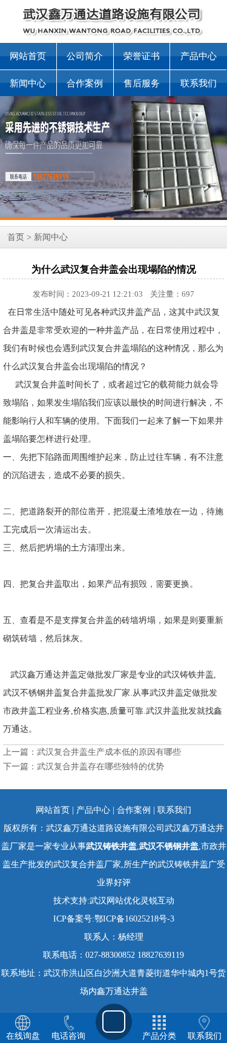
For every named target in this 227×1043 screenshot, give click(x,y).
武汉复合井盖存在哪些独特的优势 (100, 766)
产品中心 (198, 56)
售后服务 (141, 83)
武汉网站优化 (115, 900)
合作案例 (85, 83)
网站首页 (28, 56)
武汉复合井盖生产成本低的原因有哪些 (109, 752)
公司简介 (85, 56)
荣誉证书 (141, 56)
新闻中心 (28, 83)
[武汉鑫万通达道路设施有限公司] (113, 158)
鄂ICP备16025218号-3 (134, 918)
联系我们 (198, 83)
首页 (15, 237)
